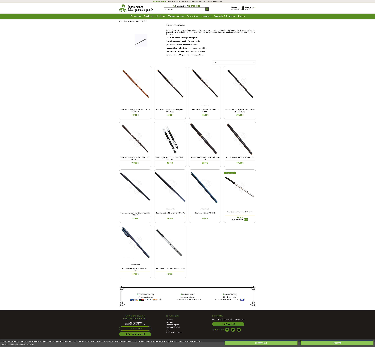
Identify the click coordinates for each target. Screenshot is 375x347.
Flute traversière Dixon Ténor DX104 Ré (170, 268)
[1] (201, 102)
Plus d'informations (8, 344)
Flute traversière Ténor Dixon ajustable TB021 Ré (135, 214)
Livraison (169, 322)
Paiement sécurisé (173, 327)
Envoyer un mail (136, 334)
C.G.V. (168, 330)
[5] (208, 102)
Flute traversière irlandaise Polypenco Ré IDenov (170, 110)
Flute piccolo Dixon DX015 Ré (205, 213)
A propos (169, 320)
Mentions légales (172, 325)
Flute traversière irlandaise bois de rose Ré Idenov (135, 110)
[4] (206, 102)
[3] (205, 102)
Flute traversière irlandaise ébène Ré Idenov (205, 110)
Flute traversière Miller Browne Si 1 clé (240, 157)
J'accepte (337, 343)
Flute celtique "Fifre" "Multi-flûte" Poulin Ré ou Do (170, 158)
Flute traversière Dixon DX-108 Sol (239, 212)
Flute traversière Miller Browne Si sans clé (205, 158)
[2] (203, 102)
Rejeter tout (261, 343)
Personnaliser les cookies (25, 344)
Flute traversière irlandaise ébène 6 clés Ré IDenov (135, 158)
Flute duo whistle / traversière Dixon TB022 (135, 269)
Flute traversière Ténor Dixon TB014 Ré (170, 213)
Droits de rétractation (174, 332)
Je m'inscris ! (228, 324)
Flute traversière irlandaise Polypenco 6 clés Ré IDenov (239, 110)
